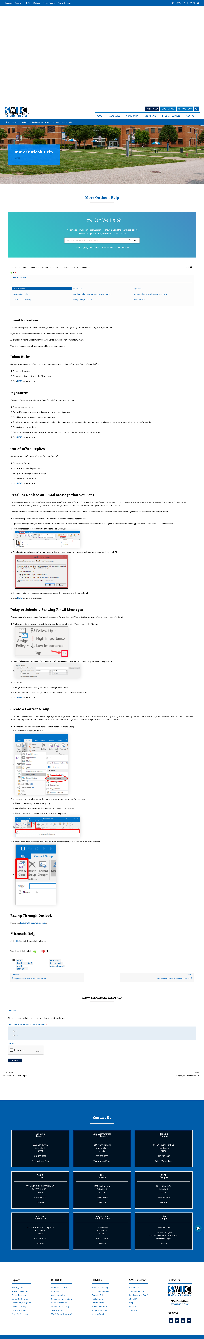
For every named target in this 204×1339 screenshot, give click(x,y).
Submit (15, 1060)
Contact (191, 116)
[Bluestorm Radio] (191, 3)
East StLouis (40, 1176)
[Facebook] (171, 1320)
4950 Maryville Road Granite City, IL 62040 (102, 1148)
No (17, 1035)
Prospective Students (13, 3)
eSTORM (133, 1299)
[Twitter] (177, 1320)
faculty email (55, 963)
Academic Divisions (20, 1291)
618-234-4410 (164, 1197)
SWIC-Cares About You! (61, 1314)
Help (131, 1302)
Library (132, 1306)
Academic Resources (60, 1287)
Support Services (99, 1310)
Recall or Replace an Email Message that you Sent (92, 294)
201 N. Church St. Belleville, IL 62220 (163, 1189)
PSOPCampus (164, 1176)
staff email (21, 969)
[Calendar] (198, 3)
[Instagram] (183, 1320)
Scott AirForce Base (40, 1217)
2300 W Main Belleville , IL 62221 (102, 1230)
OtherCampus (164, 1217)
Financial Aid (97, 1295)
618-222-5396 (102, 1238)
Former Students (64, 3)
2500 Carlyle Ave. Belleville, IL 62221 (40, 1148)
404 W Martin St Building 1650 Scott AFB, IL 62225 (40, 1230)
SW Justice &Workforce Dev (102, 1217)
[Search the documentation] (131, 240)
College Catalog (58, 1295)
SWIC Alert (134, 1310)
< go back (16, 267)
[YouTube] (189, 1320)
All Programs (17, 1287)
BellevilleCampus (40, 1134)
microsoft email (57, 966)
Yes (17, 1031)
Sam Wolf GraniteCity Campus (102, 1134)
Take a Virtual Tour (40, 1161)
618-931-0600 (102, 1156)
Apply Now (152, 108)
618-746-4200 (40, 1238)
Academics (115, 116)
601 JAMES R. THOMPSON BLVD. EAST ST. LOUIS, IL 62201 (40, 1189)
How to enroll (98, 1302)
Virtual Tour (185, 108)
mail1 (19, 966)
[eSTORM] (178, 3)
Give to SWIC (168, 108)
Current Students (48, 3)
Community (132, 116)
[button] (196, 109)
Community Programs (21, 1302)
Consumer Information (61, 1299)
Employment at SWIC (138, 1295)
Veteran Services (99, 1314)
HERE (19, 381)
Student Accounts (99, 1306)
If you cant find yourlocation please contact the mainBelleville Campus (163, 1235)
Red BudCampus (163, 1134)
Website (40, 1202)
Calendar (55, 1291)
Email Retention (19, 289)
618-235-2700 (40, 1156)
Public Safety (97, 1299)
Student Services (171, 116)
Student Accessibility (60, 1306)
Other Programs (19, 1310)
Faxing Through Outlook (82, 299)
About (100, 116)
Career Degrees (19, 1295)
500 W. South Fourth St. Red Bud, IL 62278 (163, 1148)
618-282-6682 (164, 1156)
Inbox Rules (77, 289)
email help (54, 960)
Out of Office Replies (21, 294)
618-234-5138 (102, 1197)
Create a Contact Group (22, 299)
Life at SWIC (150, 116)
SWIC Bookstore (136, 1291)
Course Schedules (59, 1302)
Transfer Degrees (20, 1314)
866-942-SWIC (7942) (180, 1304)
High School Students (32, 3)
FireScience (102, 1176)
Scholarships (57, 1310)
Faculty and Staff (24, 963)
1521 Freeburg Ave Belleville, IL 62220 (102, 1189)
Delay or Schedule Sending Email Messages (150, 294)
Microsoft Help (139, 299)
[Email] (184, 3)
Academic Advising (100, 1287)
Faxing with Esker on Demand (33, 923)
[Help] (194, 3)
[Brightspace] (187, 3)
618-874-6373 (40, 1197)
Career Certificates (20, 1299)
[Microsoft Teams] (173, 3)
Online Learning (19, 1306)
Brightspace (134, 1287)
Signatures (138, 289)
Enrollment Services (100, 1291)
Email (19, 960)
